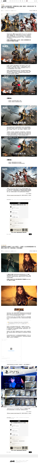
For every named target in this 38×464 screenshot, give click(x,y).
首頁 (1, 245)
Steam (20, 199)
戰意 (24, 199)
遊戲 (30, 199)
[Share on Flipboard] (33, 10)
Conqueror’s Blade (16, 199)
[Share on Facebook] (30, 10)
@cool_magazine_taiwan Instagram (14, 195)
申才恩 (11, 418)
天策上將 (22, 199)
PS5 (24, 417)
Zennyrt (8, 418)
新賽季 (28, 199)
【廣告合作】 (23, 460)
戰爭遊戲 (26, 199)
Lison (4, 10)
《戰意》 (12, 199)
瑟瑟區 (5, 245)
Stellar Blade (27, 417)
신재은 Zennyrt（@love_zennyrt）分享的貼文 (11, 360)
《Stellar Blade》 (13, 417)
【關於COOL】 (17, 460)
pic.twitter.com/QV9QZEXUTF (24, 322)
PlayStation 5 (22, 417)
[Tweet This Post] (31, 10)
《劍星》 (17, 417)
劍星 (9, 418)
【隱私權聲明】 (26, 460)
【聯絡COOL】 (20, 460)
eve (19, 417)
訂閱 (30, 234)
